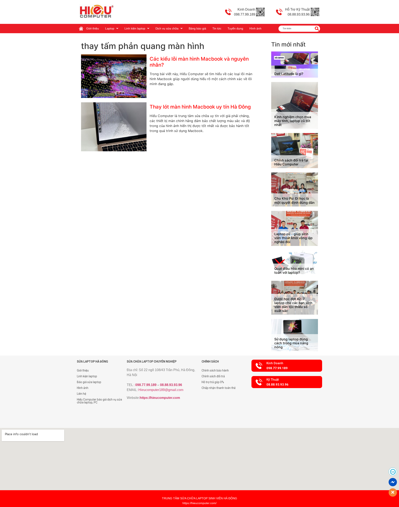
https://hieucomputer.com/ (199, 503)
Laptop (109, 28)
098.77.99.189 (145, 385)
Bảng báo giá (197, 28)
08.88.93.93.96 (171, 385)
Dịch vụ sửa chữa (167, 28)
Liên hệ (81, 393)
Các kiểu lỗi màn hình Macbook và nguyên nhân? (199, 62)
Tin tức (216, 28)
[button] (286, 366)
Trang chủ (82, 27)
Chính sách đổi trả (213, 376)
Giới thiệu (92, 28)
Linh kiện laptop (134, 28)
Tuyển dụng (235, 28)
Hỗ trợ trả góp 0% (213, 382)
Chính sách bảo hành (215, 370)
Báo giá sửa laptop (89, 382)
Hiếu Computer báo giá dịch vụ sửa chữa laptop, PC (99, 401)
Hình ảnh (255, 28)
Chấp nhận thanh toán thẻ (218, 388)
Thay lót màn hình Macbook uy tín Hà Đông (200, 107)
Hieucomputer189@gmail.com (160, 390)
